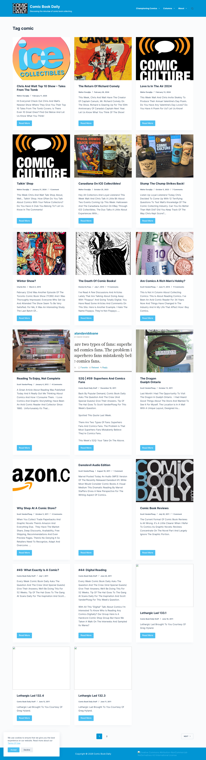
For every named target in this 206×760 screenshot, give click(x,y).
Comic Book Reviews (154, 508)
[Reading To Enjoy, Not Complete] (41, 351)
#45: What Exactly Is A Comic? (38, 570)
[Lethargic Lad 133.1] (164, 585)
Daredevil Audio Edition (94, 465)
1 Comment (54, 189)
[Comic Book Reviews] (164, 480)
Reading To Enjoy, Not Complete (38, 378)
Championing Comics (146, 8)
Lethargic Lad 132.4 (30, 695)
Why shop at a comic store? (36, 508)
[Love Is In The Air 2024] (164, 58)
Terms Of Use (14, 743)
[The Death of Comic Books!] (103, 253)
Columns (167, 8)
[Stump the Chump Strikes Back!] (164, 156)
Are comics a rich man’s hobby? (162, 281)
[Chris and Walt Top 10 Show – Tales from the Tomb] (41, 58)
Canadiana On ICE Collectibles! (99, 183)
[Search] (192, 8)
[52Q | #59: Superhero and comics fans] (103, 351)
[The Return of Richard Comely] (103, 58)
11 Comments (112, 287)
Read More (24, 124)
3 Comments (57, 514)
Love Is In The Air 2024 (156, 86)
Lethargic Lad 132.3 (92, 695)
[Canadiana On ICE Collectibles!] (103, 156)
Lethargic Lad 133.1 (153, 613)
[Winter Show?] (41, 253)
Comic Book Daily (45, 6)
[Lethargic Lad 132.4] (41, 668)
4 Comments (57, 384)
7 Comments (177, 189)
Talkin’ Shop (25, 183)
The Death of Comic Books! (97, 281)
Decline (27, 750)
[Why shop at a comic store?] (41, 480)
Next (186, 736)
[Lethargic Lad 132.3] (103, 668)
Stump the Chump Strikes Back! (162, 183)
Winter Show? (26, 281)
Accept (14, 750)
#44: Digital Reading (92, 570)
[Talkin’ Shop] (41, 156)
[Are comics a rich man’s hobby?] (164, 253)
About (181, 8)
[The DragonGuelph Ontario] (164, 351)
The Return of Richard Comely (99, 86)
